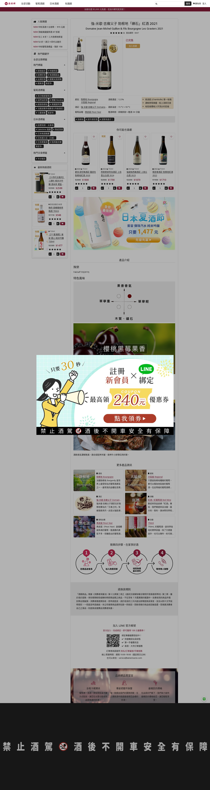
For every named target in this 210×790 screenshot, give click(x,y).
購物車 (198, 3)
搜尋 (188, 3)
